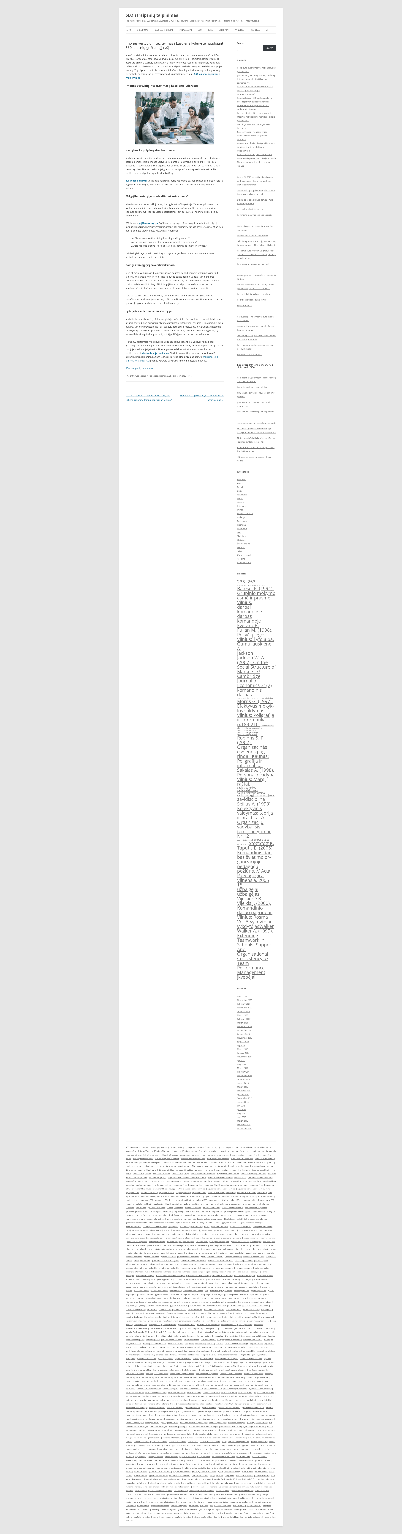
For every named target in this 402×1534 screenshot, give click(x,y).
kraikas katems (156, 1328)
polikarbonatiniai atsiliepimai (256, 1305)
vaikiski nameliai (165, 1336)
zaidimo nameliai (133, 1502)
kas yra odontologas (228, 1328)
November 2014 (244, 1128)
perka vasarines (239, 1381)
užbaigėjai (247, 889)
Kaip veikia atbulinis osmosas (250, 209)
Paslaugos (153, 375)
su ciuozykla (193, 1336)
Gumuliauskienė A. (254, 646)
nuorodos (130, 1298)
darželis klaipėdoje (253, 1362)
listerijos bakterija (157, 1241)
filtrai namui (201, 1313)
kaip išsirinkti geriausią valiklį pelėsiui (228, 1211)
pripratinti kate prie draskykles (165, 1260)
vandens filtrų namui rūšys (137, 1166)
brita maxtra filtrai (247, 1328)
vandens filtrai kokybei (150, 1162)
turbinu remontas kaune (154, 1253)
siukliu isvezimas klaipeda (160, 1490)
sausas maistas (140, 1324)
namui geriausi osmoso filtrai (256, 1170)
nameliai (254, 1332)
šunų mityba (247, 1471)
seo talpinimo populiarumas (182, 1373)
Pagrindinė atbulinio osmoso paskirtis (254, 214)
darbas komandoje (249, 618)
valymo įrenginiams (221, 1351)
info (206, 1290)
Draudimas (142, 30)
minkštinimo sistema (188, 1151)
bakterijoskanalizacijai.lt (155, 1362)
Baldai (240, 487)
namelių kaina (227, 1483)
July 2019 (241, 1045)
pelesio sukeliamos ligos (177, 1400)
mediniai (201, 1483)
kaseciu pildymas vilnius (176, 1351)
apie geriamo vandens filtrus (192, 1154)
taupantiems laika (226, 1377)
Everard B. (248, 625)
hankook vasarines (222, 1381)
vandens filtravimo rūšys (207, 1147)
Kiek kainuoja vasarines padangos (170, 1275)
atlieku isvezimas (191, 1369)
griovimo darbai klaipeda (171, 1339)
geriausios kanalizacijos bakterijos (246, 1241)
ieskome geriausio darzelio (221, 1245)
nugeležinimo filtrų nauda (228, 1173)
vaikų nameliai (174, 1483)
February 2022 (243, 1019)
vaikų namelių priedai (186, 1502)
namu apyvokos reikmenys (221, 1234)
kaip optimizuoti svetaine (197, 1234)
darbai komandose (249, 609)
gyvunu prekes (205, 1253)
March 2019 (242, 1049)
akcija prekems (162, 1305)
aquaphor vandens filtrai (201, 1181)
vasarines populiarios (187, 1381)
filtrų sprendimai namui (235, 1162)
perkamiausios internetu (208, 1324)
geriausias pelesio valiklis (225, 1230)
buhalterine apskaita (136, 1245)
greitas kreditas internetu (188, 1256)
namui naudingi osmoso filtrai (244, 1154)
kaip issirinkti (195, 1305)
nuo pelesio (245, 1366)
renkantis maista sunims (217, 1403)
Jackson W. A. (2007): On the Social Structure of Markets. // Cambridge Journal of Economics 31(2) (256, 671)
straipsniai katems (175, 1253)
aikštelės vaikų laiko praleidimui (154, 1215)
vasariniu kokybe (149, 1381)
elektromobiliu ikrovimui (194, 1279)
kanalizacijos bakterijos (155, 1317)
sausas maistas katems (249, 1287)
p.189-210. (248, 724)
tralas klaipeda (152, 1339)
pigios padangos (225, 1264)
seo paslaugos (260, 839)
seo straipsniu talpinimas (178, 1181)
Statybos (241, 539)
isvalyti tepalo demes (244, 1260)
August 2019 (243, 1041)
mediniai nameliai (226, 1332)
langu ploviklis (208, 1268)
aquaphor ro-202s (212, 1196)
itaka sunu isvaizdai (191, 1298)
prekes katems (216, 1302)
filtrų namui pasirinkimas (218, 1158)
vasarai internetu (228, 1392)
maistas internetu (233, 1309)
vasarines (178, 1377)
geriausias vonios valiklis (136, 1222)
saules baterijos (246, 787)
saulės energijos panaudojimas (255, 795)
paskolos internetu (266, 1253)
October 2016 (243, 1079)
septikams (236, 1351)
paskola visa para (198, 1400)
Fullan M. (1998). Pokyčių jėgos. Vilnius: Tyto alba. (255, 634)
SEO (200, 30)
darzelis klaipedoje (176, 1362)
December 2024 (244, 1007)
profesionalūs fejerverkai (136, 1328)
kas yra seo (141, 1207)
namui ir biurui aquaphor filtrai (221, 1192)
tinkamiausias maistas (214, 1309)
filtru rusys (186, 1328)
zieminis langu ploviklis (169, 1268)
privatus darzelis (242, 1245)
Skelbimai (223, 30)
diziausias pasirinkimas (192, 1385)
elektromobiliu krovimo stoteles (232, 1430)
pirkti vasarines (173, 1385)
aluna (259, 1328)
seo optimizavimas (244, 840)
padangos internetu (169, 1264)
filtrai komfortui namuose (242, 1158)
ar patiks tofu (198, 1294)
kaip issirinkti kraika (210, 1320)
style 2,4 (153, 1332)
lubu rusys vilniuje (261, 1249)
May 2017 (241, 1064)
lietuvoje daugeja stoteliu (203, 1222)
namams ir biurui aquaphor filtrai (251, 1192)
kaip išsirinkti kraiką (244, 1475)
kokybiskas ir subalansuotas (160, 1302)
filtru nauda (213, 1313)
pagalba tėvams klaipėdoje (198, 1362)
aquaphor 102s (233, 1200)
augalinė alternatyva (214, 1294)
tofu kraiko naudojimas (180, 1294)
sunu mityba (207, 1298)
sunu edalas (226, 1283)
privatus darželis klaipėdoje (167, 1366)
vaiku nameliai (180, 1336)
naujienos (264, 1294)
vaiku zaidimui (202, 1241)
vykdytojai (260, 922)
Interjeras (241, 506)
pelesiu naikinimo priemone (145, 1347)
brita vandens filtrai (250, 1317)
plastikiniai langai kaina (246, 730)
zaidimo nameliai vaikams (212, 1347)
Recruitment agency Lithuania (253, 1336)
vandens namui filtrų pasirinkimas (193, 1166)
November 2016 (244, 1075)
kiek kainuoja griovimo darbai (186, 1347)
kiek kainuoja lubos (231, 1249)
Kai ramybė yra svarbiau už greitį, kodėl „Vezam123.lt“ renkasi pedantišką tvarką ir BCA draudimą (256, 254)
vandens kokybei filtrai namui (163, 1166)
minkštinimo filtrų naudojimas (164, 1151)
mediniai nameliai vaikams (170, 1369)
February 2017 (243, 1071)
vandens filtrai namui (264, 1158)
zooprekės (258, 1324)
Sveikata (241, 547)
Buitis (239, 490)
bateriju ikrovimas (178, 1354)
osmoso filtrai (246, 1147)
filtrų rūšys (144, 1151)
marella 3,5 (142, 1332)
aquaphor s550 (161, 1200)
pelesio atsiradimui (229, 1396)
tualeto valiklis (249, 1351)
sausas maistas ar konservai (220, 1260)
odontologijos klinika (181, 1283)
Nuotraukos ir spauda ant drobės (252, 235)
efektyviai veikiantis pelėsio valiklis (147, 1230)
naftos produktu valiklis (136, 1403)
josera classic (206, 1230)
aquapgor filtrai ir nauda (179, 1188)
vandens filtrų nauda (267, 1151)
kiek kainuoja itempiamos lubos (160, 1249)
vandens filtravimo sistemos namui (208, 1162)
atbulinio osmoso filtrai (157, 1154)
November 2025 (244, 1000)
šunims (142, 1294)
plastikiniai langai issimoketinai (249, 728)
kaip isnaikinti (256, 1343)
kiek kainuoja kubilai (233, 1219)
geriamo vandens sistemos (260, 1177)
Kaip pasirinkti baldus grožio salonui (254, 113)
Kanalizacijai (185, 30)
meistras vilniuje (163, 1283)
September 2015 (244, 1098)
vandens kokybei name (240, 1166)
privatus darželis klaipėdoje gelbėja (227, 1362)
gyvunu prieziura (258, 1290)
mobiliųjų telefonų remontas (179, 1219)
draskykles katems (142, 1260)
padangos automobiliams (212, 1369)
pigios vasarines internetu (260, 1388)
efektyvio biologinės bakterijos (208, 1317)
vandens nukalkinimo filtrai (220, 1177)
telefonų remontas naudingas (183, 1215)
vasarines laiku (190, 1377)
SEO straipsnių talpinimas (152, 15)
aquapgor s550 (183, 1192)
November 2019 (244, 1037)
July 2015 (241, 1105)
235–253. (247, 582)
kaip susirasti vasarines (264, 1392)
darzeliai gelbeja (180, 1245)
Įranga (240, 509)
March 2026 (242, 996)
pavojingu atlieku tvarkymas (164, 1509)
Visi (267, 30)
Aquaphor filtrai (244, 305)
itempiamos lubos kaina (186, 1249)
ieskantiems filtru (185, 1313)
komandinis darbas (249, 692)
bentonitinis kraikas (159, 1290)
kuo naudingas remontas (191, 1226)
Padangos (241, 517)
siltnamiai (138, 1253)
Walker (266, 926)
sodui (237, 1317)
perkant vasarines (211, 1392)
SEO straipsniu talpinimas (137, 1147)
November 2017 (244, 1056)
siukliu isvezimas (191, 1339)
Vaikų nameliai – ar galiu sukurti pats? (254, 154)
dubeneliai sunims (181, 1287)
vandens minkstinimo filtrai (139, 1204)
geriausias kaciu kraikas (208, 1215)
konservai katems (141, 1441)
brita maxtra (187, 1479)
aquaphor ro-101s (149, 1192)
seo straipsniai (243, 844)
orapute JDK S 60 (208, 1354)
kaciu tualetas (231, 1287)
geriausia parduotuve (257, 1298)
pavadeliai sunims (200, 1302)
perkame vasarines (151, 1396)
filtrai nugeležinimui (229, 1147)
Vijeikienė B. (249, 898)
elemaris (182, 1332)
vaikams (245, 1234)
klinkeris (219, 1343)
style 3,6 (162, 1332)
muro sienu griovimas (153, 1354)
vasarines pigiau (133, 1381)
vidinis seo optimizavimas (173, 1234)
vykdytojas (248, 926)
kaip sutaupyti (221, 1298)
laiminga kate (191, 1253)
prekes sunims (231, 1302)
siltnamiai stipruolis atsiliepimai (228, 1237)
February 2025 (243, 1003)
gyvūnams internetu (186, 1324)
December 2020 (244, 1026)
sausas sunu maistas (248, 1302)
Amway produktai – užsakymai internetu (256, 143)
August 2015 (243, 1102)
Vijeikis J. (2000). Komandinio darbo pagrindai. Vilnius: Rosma (254, 910)
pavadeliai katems (182, 1302)
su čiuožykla (206, 1336)
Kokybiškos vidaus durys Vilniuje (252, 299)
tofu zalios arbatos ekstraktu (155, 1430)
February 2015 (243, 1124)
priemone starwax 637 (252, 1339)
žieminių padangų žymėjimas (182, 1147)
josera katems (265, 1283)
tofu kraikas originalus (145, 1279)
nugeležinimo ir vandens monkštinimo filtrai (187, 1177)
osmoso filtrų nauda (262, 1147)
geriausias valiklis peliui (240, 1226)
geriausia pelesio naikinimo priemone (255, 1396)
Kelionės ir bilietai (164, 30)
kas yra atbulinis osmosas (218, 1154)
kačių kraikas (154, 1324)
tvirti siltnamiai (234, 1305)
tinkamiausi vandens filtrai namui (176, 1162)
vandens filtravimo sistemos (193, 1158)
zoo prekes (193, 1332)
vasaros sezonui (194, 1392)
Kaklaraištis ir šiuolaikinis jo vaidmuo (254, 294)
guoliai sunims (164, 1287)
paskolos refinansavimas (253, 1256)
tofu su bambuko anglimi (244, 1275)
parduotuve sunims (257, 1369)
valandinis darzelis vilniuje (245, 1283)
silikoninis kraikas (141, 1290)
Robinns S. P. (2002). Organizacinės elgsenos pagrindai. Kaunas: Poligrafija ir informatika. (253, 752)
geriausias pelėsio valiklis (137, 1211)
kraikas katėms (169, 1324)
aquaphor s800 (132, 1192)
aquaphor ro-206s (265, 1196)
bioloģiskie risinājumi (219, 1241)
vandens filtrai (240, 1177)
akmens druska (169, 1403)
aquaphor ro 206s (267, 1200)
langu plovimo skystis (190, 1268)
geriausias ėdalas (251, 1309)
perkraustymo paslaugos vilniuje (140, 1283)
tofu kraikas (175, 1290)
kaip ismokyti (131, 1305)
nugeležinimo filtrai (161, 1204)
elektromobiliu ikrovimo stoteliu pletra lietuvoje (169, 1222)
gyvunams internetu (237, 1298)
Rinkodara (242, 528)
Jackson (245, 653)
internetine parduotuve (136, 1302)
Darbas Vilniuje (231, 1336)
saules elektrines (247, 790)
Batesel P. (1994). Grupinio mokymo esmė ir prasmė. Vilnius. (256, 595)
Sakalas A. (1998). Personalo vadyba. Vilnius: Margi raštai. (256, 777)
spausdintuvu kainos (266, 1351)
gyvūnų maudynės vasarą (258, 1320)
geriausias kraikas (228, 1324)
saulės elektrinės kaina (251, 793)
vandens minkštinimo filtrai (203, 1173)
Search (240, 43)
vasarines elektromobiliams (138, 1385)
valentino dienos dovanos (251, 1358)
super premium (199, 1283)
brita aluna (268, 1328)
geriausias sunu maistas (189, 1320)
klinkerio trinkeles (208, 1339)
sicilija (268, 1400)
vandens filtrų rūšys (184, 1170)
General (255, 30)
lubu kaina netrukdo (135, 1249)
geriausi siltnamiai (179, 1305)
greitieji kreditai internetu (212, 1256)
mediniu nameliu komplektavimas (140, 1351)
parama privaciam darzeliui (159, 1245)
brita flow (172, 1332)
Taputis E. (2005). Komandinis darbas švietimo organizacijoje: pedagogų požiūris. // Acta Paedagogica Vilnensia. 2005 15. (255, 866)
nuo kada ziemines (204, 1237)
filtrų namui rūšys (166, 1170)
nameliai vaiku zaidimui (252, 1486)
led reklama (152, 1309)
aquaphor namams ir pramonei (234, 1185)
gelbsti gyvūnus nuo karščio (233, 1320)
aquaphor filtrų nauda (141, 1188)
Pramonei (163, 375)
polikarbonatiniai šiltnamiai (214, 1305)
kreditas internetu (233, 1256)
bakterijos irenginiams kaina (201, 1494)
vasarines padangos (225, 1268)
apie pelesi (214, 1396)
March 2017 (242, 1068)
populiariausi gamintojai (196, 1396)
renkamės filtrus (195, 1309)
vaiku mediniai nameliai (229, 1486)
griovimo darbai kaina (146, 1358)
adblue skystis (269, 1241)
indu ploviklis (244, 1354)
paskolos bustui (214, 1279)
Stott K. (266, 843)
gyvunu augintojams (144, 1445)
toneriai (160, 1351)
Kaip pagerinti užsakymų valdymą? (253, 263)
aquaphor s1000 (199, 1192)
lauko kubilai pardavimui (230, 1204)
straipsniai (138, 1313)
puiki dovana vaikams (255, 1211)
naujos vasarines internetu (191, 1388)
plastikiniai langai (267, 725)
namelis (213, 1486)
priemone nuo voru (209, 1204)
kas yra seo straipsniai (248, 1230)
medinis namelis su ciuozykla (193, 1260)
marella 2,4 (131, 1332)
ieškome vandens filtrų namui (261, 1162)
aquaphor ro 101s (217, 1200)
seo (166, 1354)
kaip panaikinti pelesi (202, 1498)
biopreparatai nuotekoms (229, 1339)
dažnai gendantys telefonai (255, 1219)
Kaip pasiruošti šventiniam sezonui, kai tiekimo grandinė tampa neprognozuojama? (255, 90)
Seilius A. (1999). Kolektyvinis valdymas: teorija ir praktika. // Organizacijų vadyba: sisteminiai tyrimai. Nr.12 (255, 820)
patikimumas (193, 1354)
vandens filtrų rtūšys (219, 1166)
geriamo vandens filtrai (146, 1185)
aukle (254, 1366)
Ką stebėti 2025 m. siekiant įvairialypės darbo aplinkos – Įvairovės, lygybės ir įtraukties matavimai (255, 181)
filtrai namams (132, 1162)
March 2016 (242, 1086)
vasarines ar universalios (231, 1373)
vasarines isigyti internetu (235, 1388)
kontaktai (244, 1294)
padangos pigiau (262, 1268)
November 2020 (244, 1030)
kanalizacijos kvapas (134, 1317)
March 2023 (242, 1015)
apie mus (254, 1294)
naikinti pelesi (165, 1347)
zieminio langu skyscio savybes (180, 1241)
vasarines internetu (144, 1377)
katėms (150, 1294)
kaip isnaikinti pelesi (156, 1400)
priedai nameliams (157, 1483)
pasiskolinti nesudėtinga (245, 1253)
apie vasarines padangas (173, 1396)
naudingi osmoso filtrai (143, 1158)
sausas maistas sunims (193, 1290)
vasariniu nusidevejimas (155, 1392)
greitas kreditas (168, 1256)
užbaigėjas (248, 894)
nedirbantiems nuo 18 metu (220, 1400)
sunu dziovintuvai (198, 1287)
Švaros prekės (243, 543)
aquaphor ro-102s (166, 1192)
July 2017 (241, 1060)
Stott (254, 843)
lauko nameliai (266, 1332)
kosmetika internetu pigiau (226, 1358)
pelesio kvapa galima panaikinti (185, 1204)
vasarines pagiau (170, 1388)
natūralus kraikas (153, 1479)
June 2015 (241, 1109)
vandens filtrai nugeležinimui (253, 1173)
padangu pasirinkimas (221, 1271)
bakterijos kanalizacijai (135, 1237)
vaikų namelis (242, 1332)
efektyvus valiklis (175, 1343)
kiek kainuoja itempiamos (210, 1249)
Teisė (210, 30)
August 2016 (243, 1083)
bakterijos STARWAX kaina (154, 1343)
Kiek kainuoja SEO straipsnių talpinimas (255, 411)
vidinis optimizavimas (223, 1253)
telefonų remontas (175, 1207)
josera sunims (132, 1287)
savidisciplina (251, 799)
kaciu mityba (246, 1279)
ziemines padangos (244, 1268)
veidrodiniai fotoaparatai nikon (191, 1403)
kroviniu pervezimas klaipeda (201, 1490)
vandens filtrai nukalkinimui (244, 1151)
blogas (128, 1313)
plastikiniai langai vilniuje (247, 732)
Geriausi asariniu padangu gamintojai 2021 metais (209, 1275)
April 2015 (241, 1117)
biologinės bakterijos (258, 1313)
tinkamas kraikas (172, 1328)
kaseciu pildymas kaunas (199, 1351)
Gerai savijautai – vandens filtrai (252, 131)
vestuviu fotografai (134, 1354)
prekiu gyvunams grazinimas (169, 1279)
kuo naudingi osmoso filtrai (167, 1158)
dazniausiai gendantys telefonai (235, 1215)
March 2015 (242, 1120)
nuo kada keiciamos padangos (158, 1271)
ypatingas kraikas (146, 1305)
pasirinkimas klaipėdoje (162, 1517)
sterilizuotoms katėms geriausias (207, 1219)
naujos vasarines (261, 1377)
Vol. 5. (243, 922)
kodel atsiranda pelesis (137, 1241)
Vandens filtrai (244, 562)
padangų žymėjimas (159, 1147)
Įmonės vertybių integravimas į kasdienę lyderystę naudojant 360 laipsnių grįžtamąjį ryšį (256, 79)
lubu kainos (246, 1249)
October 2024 (243, 1011)
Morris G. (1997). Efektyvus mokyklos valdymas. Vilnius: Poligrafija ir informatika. (255, 710)
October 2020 (243, 1034)
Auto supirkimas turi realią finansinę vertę (256, 423)
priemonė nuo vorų (251, 1204)
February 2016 (243, 1090)
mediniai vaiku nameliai (235, 1347)
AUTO (128, 30)
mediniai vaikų (213, 1483)
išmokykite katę (260, 1279)
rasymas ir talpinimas (253, 1373)
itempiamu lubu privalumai (263, 1245)
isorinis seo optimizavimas (148, 1234)
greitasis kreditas (151, 1256)
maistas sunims (170, 1320)
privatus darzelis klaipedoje (144, 1369)
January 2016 (243, 1094)
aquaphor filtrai (221, 1181)
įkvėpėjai (246, 977)
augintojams (266, 1309)
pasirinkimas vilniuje (198, 1245)
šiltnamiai (131, 1320)
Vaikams (241, 558)
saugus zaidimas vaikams (158, 1237)
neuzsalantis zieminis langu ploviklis (141, 1268)
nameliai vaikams (133, 1336)
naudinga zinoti (205, 1381)
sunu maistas (213, 1283)
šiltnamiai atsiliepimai (135, 1309)
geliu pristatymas (165, 1358)
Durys (240, 498)
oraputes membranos (227, 1354)
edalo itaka (176, 1298)
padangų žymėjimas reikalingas (230, 1222)
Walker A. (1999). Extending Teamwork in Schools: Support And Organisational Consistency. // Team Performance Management (255, 951)
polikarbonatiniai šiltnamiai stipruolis (260, 1237)
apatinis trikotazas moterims (169, 1513)
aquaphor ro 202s (250, 1200)
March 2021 (242, 1022)
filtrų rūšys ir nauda (207, 1151)
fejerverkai (171, 1313)
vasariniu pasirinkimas (258, 1381)
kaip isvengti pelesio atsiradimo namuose (192, 1211)
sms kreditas (239, 1400)
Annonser (240, 30)
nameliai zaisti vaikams (258, 1347)
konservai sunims (215, 1287)
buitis (237, 1234)
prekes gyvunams (241, 1290)
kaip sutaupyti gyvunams (221, 1290)
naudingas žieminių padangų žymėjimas (160, 1226)
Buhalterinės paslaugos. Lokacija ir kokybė (256, 158)
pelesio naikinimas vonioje (236, 1343)
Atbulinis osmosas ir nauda (249, 354)
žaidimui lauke (149, 1336)
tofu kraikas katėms (208, 1332)
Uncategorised (244, 555)
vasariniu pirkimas (244, 1377)
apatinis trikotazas (183, 1358)
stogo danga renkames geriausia (199, 1343)
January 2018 (243, 1052)
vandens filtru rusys (261, 1188)
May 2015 (241, 1113)
